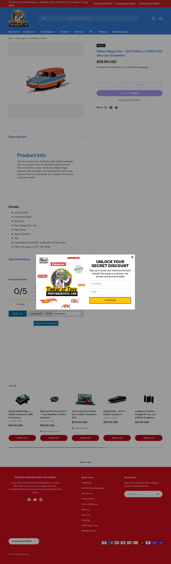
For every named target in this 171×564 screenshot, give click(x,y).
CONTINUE (110, 300)
